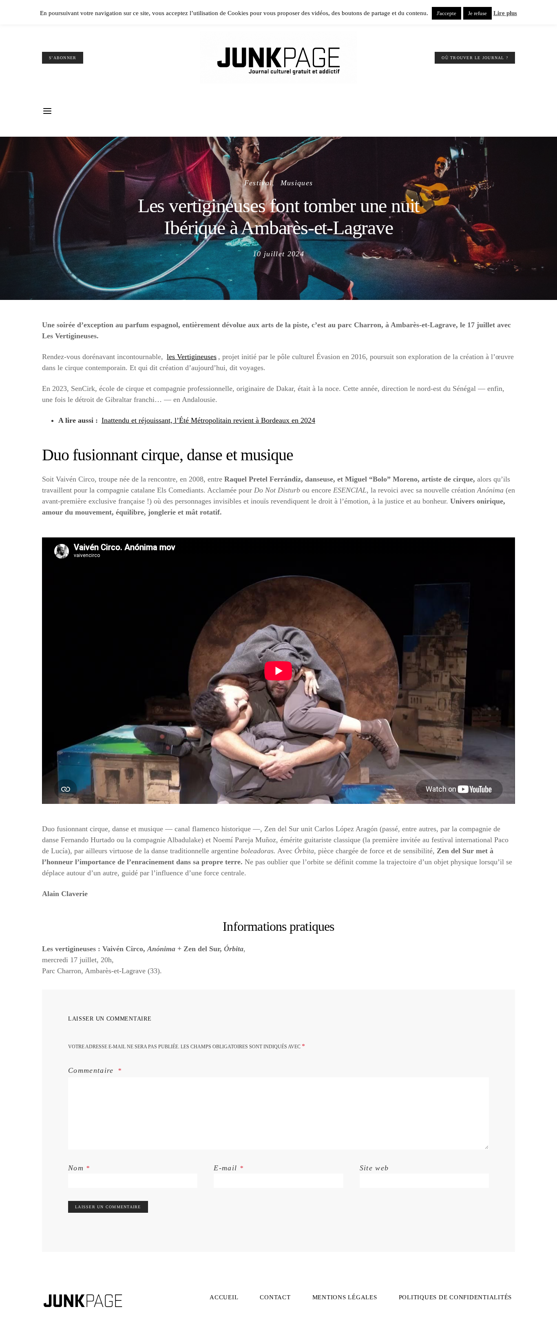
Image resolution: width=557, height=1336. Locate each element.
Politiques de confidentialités (455, 1297)
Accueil (224, 1297)
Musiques (297, 183)
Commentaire (92, 1070)
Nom (79, 1168)
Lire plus (505, 13)
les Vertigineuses (192, 357)
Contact (275, 1297)
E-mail (228, 1168)
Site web (374, 1168)
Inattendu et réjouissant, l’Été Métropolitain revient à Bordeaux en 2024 (208, 420)
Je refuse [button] (477, 13)
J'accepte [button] (446, 13)
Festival (258, 183)
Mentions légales (344, 1297)
